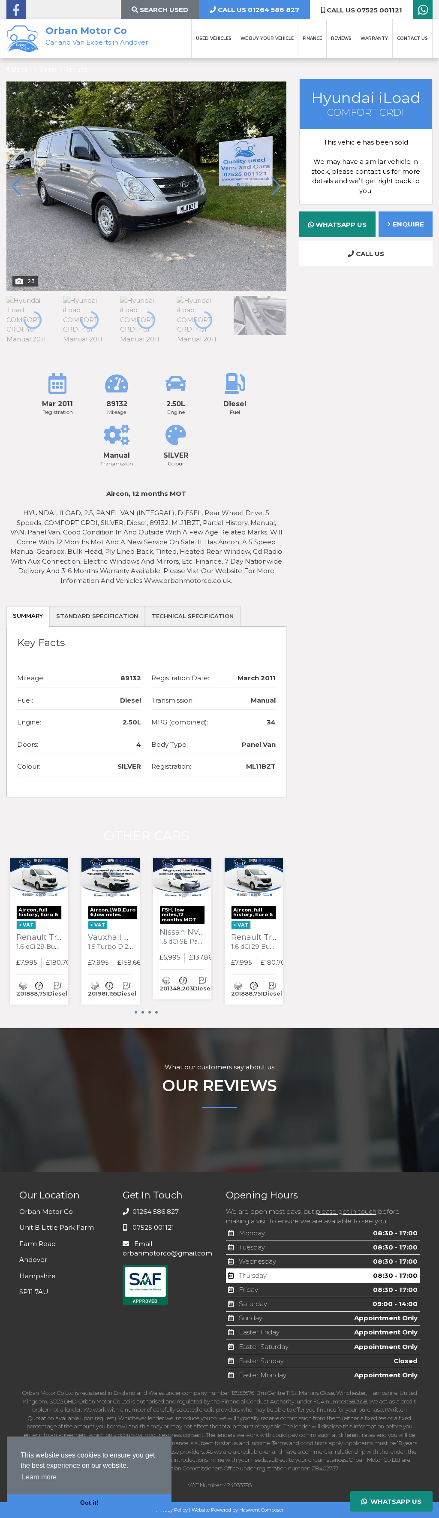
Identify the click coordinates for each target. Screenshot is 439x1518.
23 (31, 281)
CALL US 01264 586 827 (257, 10)
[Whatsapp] (423, 12)
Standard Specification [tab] (97, 616)
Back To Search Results (48, 69)
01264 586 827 (155, 1211)
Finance (312, 38)
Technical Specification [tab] (193, 616)
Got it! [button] (89, 1502)
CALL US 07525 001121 (363, 10)
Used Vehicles (214, 38)
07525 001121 (152, 1227)
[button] (276, 186)
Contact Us (412, 38)
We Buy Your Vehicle (267, 38)
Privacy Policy (172, 1510)
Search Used (163, 10)
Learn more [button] (39, 1477)
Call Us (369, 254)
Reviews (341, 38)
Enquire (407, 224)
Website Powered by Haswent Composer (237, 1510)
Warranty (374, 38)
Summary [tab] (28, 615)
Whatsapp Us (340, 224)
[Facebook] (16, 12)
